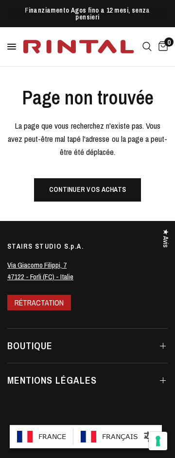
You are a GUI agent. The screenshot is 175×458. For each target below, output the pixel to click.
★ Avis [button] (166, 238)
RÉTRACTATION (39, 302)
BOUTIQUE (29, 345)
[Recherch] (147, 46)
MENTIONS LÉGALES (52, 380)
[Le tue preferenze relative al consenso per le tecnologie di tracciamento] (158, 441)
